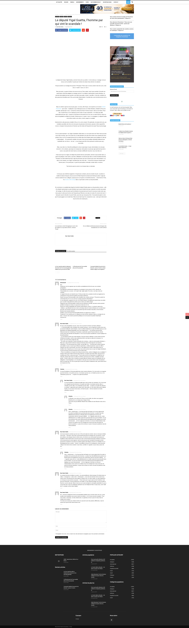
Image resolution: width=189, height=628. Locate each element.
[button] (132, 2)
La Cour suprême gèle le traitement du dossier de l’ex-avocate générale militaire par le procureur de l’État (63, 268)
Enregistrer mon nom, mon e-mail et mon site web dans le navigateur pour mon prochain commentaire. (80, 533)
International (113, 564)
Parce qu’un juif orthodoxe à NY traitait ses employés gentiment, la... (98, 561)
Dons (87, 2)
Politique (112, 575)
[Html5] (111, 619)
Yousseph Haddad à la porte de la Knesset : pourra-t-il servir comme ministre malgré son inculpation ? (97, 268)
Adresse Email (113, 89)
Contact (116, 2)
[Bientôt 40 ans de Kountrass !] (113, 126)
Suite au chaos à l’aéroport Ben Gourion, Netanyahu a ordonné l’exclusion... (125, 140)
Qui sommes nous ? (96, 2)
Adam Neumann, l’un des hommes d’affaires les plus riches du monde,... (98, 576)
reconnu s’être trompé (70, 179)
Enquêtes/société (114, 568)
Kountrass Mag (107, 2)
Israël (111, 570)
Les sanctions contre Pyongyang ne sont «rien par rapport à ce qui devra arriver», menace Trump (66, 227)
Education (69, 16)
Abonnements (80, 2)
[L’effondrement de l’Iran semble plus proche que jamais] (81, 259)
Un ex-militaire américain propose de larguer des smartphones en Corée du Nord (94, 226)
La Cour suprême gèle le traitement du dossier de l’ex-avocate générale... (70, 573)
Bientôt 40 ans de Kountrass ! (125, 124)
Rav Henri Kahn (60, 26)
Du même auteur (71, 251)
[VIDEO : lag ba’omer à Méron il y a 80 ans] (58, 561)
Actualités (59, 2)
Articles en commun (60, 251)
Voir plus (121, 153)
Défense (112, 566)
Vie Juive (66, 2)
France (111, 577)
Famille (72, 2)
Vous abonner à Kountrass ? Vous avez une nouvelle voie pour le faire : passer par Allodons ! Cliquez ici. (121, 23)
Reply (61, 319)
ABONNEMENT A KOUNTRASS (94, 550)
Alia (128, 2)
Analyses (61, 16)
